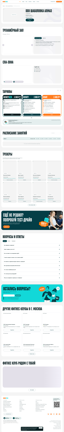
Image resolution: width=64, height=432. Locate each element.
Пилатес (4, 409)
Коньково (10, 178)
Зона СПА (21, 405)
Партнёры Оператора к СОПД (57, 425)
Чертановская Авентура (54, 178)
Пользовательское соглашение (57, 422)
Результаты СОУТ (59, 424)
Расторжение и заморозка (40, 409)
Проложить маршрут (29, 17)
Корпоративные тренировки (40, 405)
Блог (36, 401)
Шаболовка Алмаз (14, 178)
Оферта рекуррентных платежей (57, 427)
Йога (4, 408)
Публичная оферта (58, 423)
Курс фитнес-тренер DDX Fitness (41, 404)
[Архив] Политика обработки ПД (57, 428)
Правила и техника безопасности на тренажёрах (55, 421)
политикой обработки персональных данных (13, 297)
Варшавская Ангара (6, 178)
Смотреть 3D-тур (14, 14)
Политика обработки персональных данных (56, 420)
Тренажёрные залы (22, 404)
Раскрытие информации (58, 426)
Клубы (20, 401)
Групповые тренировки (7, 401)
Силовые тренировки (6, 405)
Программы (21, 408)
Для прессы (38, 408)
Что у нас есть (21, 409)
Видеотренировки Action (7, 404)
